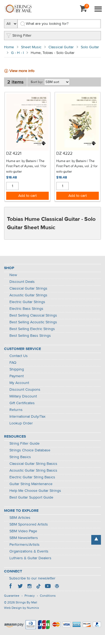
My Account (19, 383)
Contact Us (18, 356)
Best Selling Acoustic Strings (33, 322)
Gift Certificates (22, 403)
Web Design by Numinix (21, 608)
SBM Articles (19, 518)
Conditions (48, 596)
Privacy (29, 596)
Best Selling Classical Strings (33, 315)
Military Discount (23, 396)
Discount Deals (22, 282)
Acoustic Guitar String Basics (33, 470)
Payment (16, 376)
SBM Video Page (23, 531)
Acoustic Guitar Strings (28, 295)
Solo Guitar (90, 47)
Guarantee (11, 596)
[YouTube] (48, 587)
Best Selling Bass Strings (30, 336)
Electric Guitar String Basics (32, 477)
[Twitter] (20, 587)
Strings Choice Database (29, 450)
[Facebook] (11, 587)
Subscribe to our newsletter (32, 578)
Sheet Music (31, 47)
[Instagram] (29, 587)
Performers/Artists (24, 545)
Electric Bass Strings (26, 309)
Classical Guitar (61, 47)
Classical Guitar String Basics (33, 464)
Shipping (16, 369)
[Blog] (57, 587)
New (13, 275)
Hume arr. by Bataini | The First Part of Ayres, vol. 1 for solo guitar (26, 166)
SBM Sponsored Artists (28, 524)
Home (9, 47)
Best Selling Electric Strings (32, 329)
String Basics (20, 457)
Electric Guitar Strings (27, 302)
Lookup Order (21, 423)
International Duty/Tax (27, 416)
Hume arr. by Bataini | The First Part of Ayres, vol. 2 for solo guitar (76, 166)
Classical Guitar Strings (28, 288)
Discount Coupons (24, 390)
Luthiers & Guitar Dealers (30, 558)
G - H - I (17, 53)
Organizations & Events (28, 551)
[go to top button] (96, 540)
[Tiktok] (38, 587)
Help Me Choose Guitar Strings (35, 491)
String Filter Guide (24, 443)
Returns (16, 410)
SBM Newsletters (23, 538)
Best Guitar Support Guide (31, 497)
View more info (21, 71)
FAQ (12, 363)
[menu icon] (98, 9)
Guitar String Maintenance (30, 484)
